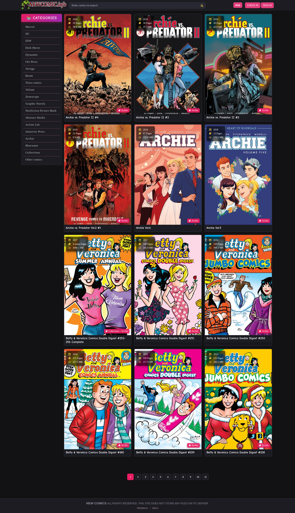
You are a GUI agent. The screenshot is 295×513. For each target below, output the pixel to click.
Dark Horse (32, 47)
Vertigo (30, 68)
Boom (29, 75)
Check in (252, 5)
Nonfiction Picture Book (41, 110)
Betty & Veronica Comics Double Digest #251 (165, 338)
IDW (28, 40)
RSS (237, 5)
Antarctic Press (35, 131)
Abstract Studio (35, 117)
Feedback (142, 508)
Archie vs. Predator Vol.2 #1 (83, 227)
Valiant (29, 89)
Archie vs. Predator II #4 (82, 117)
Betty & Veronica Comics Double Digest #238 (236, 452)
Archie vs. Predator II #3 (152, 117)
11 (206, 477)
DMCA (155, 508)
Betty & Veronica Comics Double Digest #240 (95, 452)
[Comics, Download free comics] (44, 7)
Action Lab (32, 124)
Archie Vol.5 (214, 227)
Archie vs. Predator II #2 (223, 117)
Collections (32, 152)
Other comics (33, 159)
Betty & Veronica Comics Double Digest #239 (165, 452)
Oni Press (31, 61)
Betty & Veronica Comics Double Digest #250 (236, 338)
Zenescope (32, 96)
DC (27, 33)
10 (198, 477)
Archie (29, 138)
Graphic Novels (35, 103)
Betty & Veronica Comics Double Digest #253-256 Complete (95, 340)
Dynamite (31, 54)
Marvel (29, 26)
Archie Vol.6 (143, 227)
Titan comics (33, 82)
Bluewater (31, 145)
